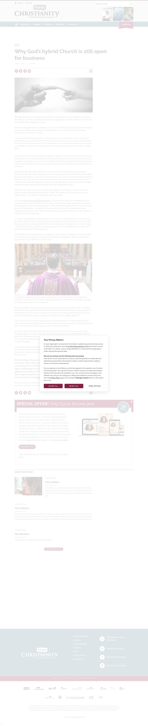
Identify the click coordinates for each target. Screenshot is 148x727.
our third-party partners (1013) (78, 346)
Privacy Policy (55, 378)
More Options (95, 386)
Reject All (74, 386)
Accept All (53, 386)
